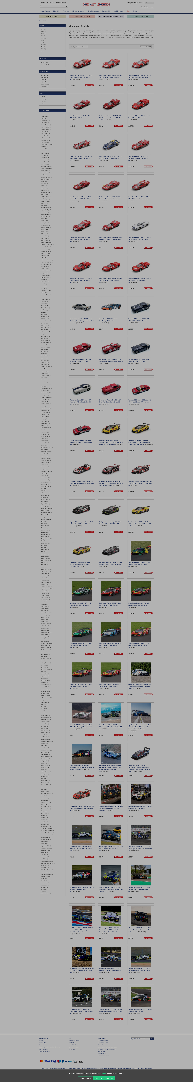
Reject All (98, 1078)
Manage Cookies (85, 1078)
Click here (103, 1073)
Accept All (109, 1078)
